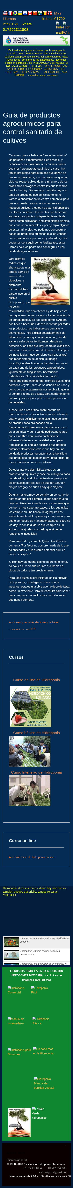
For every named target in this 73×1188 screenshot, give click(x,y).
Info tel (48, 19)
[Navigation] (68, 86)
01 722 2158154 (33, 1168)
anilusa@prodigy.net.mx (52, 1172)
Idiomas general (17, 1159)
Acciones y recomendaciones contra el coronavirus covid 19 (33, 626)
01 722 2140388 (57, 1168)
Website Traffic (16, 1152)
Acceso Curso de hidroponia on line (31, 857)
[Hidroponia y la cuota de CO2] (36, 40)
